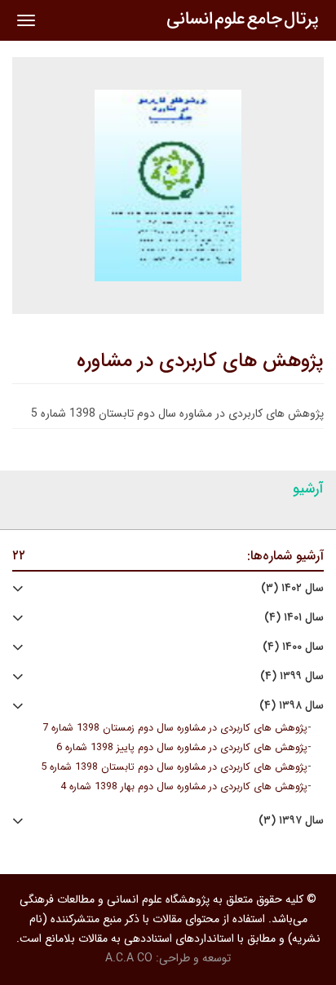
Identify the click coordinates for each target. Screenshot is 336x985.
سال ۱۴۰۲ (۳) (292, 588)
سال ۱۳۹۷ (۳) (291, 820)
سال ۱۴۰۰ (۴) (293, 647)
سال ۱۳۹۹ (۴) (292, 676)
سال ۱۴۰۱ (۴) (294, 617)
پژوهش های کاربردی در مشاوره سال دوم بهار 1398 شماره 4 (183, 787)
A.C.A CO (129, 958)
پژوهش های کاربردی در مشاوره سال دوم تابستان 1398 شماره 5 (174, 767)
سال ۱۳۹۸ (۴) (291, 705)
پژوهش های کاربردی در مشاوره (200, 361)
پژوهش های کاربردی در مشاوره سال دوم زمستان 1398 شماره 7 (174, 728)
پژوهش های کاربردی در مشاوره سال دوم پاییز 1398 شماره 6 (181, 748)
